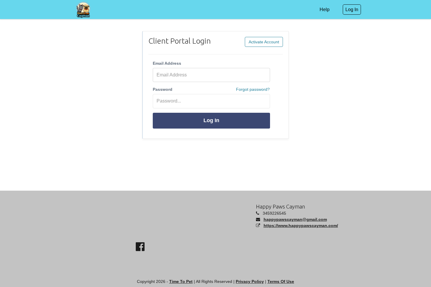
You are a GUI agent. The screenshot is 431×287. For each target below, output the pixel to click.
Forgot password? (253, 89)
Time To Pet (181, 281)
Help (325, 9)
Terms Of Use (280, 281)
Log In (211, 120)
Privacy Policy (250, 281)
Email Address (167, 63)
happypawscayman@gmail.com (295, 219)
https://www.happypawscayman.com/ (301, 225)
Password (162, 89)
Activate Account (264, 42)
